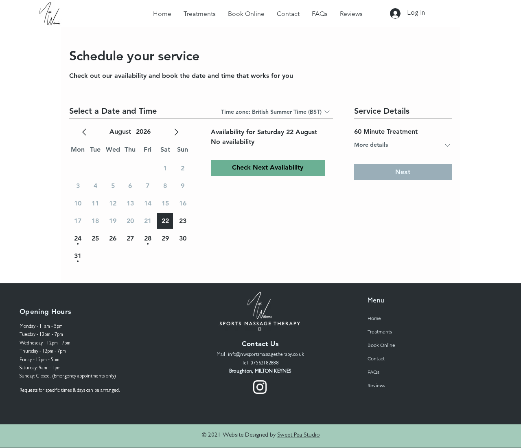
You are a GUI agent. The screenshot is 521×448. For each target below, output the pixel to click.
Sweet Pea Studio (298, 436)
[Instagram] (260, 387)
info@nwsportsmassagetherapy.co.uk (266, 355)
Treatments (380, 332)
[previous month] (84, 132)
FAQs (373, 372)
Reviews (376, 385)
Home (374, 318)
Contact (376, 358)
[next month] (176, 132)
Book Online (381, 345)
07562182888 (265, 363)
